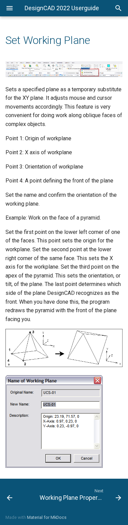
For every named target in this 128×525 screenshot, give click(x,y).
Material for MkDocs (47, 517)
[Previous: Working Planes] (17, 494)
